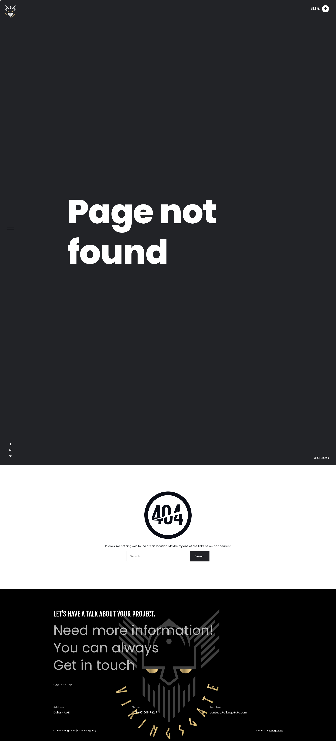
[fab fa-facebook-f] (10, 720)
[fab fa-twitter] (10, 732)
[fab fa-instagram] (10, 726)
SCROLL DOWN (321, 733)
